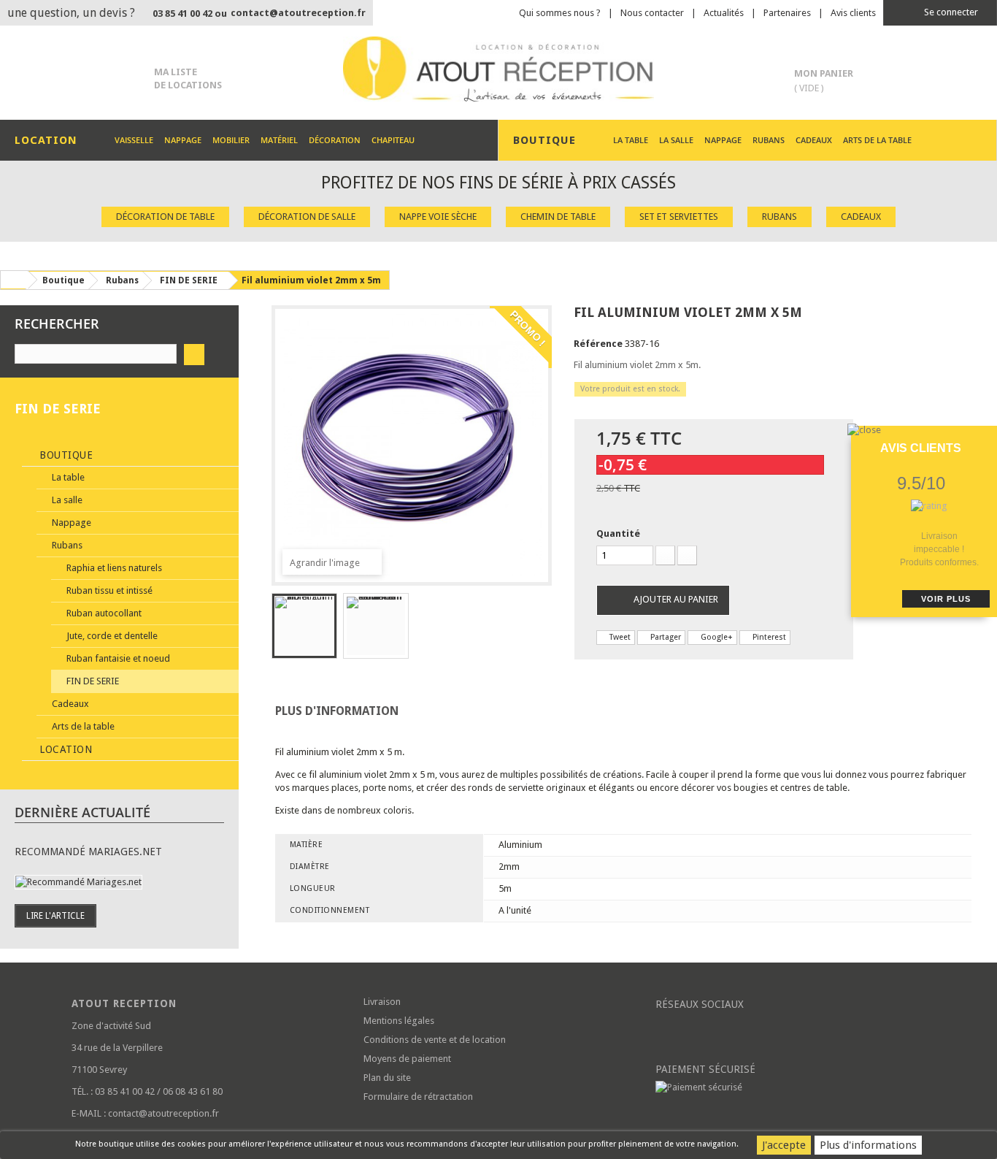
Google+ (715, 637)
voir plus (946, 598)
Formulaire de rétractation (418, 1096)
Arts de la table (877, 139)
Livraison (382, 1001)
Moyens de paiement (407, 1058)
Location (64, 749)
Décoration (335, 139)
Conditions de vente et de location (434, 1039)
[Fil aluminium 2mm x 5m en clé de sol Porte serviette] (376, 626)
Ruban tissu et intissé (108, 590)
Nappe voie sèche (438, 216)
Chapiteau (393, 139)
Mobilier (231, 139)
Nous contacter (652, 12)
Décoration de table (165, 216)
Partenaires (787, 12)
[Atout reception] (498, 69)
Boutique (64, 455)
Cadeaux (814, 139)
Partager (664, 637)
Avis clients (853, 12)
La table (630, 139)
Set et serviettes (678, 216)
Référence (598, 343)
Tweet (619, 637)
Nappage (182, 139)
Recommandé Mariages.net (88, 851)
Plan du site (387, 1077)
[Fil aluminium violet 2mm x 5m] (304, 626)
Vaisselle (134, 139)
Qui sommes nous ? (560, 12)
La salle (676, 139)
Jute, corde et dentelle (111, 635)
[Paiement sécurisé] (790, 1087)
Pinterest (768, 637)
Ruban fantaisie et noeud (117, 658)
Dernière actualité (82, 812)
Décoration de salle (306, 216)
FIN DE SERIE (91, 681)
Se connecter (950, 12)
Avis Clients (920, 448)
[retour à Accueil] (14, 279)
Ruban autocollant (103, 613)
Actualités (724, 12)
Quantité (618, 533)
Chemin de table (558, 216)
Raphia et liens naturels (113, 567)
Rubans (768, 139)
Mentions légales (398, 1020)
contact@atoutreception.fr (298, 12)
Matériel (279, 139)
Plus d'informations (868, 1145)
